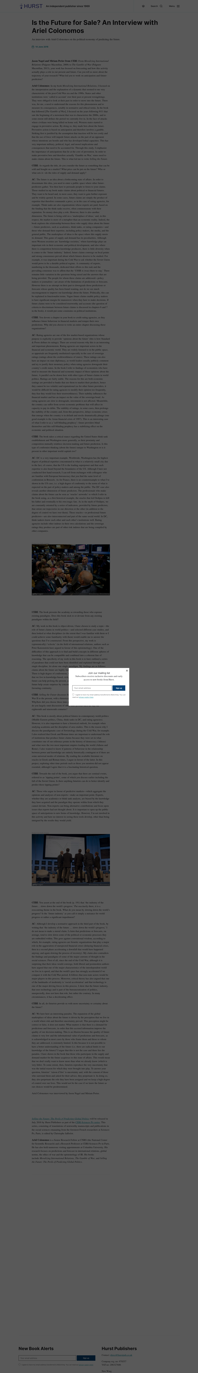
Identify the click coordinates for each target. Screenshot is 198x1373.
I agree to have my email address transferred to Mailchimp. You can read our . (99, 696)
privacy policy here (86, 697)
